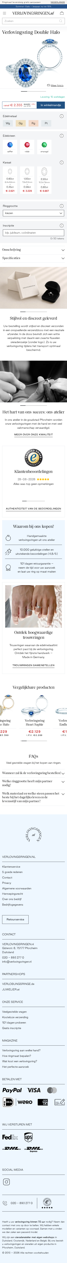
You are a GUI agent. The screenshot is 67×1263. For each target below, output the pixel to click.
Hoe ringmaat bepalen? (16, 1055)
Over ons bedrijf (12, 899)
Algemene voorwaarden (16, 888)
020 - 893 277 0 (22, 1203)
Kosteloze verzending (15, 1017)
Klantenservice (11, 866)
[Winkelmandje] (62, 13)
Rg (33, 123)
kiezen (9, 213)
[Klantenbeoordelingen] (34, 458)
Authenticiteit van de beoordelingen (33, 508)
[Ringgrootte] (61, 205)
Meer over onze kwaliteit (33, 434)
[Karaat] (61, 162)
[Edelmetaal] (61, 116)
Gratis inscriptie (11, 1028)
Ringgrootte (10, 205)
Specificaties (11, 258)
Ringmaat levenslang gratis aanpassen (21, 2)
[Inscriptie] (61, 225)
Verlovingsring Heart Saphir (34, 722)
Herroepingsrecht (12, 893)
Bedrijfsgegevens (12, 904)
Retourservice (15, 919)
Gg (21, 123)
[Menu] (4, 13)
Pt (46, 123)
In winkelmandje (51, 105)
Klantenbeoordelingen (33, 472)
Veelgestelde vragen (14, 1011)
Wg (8, 123)
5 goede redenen (12, 871)
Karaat (7, 162)
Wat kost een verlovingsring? (19, 1061)
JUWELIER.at (11, 989)
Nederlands (58, 2)
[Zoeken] (61, 21)
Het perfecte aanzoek (15, 1066)
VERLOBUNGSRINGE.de (18, 983)
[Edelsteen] (61, 135)
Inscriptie (8, 225)
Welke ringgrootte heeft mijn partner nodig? (27, 783)
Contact (7, 877)
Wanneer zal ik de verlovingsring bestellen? (31, 773)
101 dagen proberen (14, 1022)
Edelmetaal (10, 116)
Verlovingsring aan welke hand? (21, 1050)
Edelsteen (9, 135)
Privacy (6, 882)
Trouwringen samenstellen (33, 665)
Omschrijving (11, 250)
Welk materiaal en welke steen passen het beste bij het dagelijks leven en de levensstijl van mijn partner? (30, 797)
